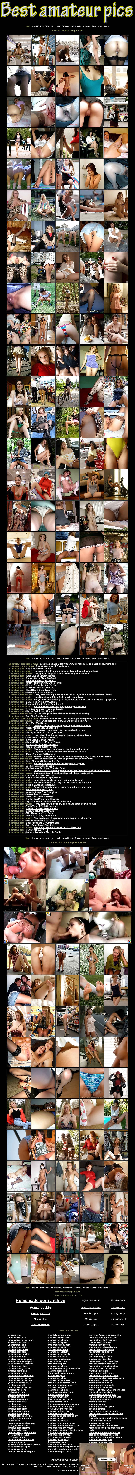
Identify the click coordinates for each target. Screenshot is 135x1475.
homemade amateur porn (20, 1361)
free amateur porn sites (19, 1387)
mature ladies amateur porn (21, 1423)
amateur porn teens (58, 1340)
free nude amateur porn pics (103, 1338)
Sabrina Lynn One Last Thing (40, 775)
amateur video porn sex (100, 1442)
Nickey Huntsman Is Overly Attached (44, 733)
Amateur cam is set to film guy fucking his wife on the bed (62, 725)
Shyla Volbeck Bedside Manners (42, 806)
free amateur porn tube (19, 1435)
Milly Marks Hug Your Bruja (39, 813)
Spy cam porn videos (26, 1464)
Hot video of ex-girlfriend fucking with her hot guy (58, 697)
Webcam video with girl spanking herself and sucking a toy (63, 759)
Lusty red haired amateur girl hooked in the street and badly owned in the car (72, 771)
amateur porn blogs (58, 1390)
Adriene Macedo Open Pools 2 (41, 680)
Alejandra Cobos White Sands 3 (42, 808)
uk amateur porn (56, 1375)
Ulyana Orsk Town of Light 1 (40, 711)
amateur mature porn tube (21, 1440)
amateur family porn (58, 1397)
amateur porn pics (57, 1347)
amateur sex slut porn (99, 1423)
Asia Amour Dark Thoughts (39, 669)
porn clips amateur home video (63, 1449)
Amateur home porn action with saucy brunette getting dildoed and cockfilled (72, 756)
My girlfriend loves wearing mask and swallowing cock (61, 749)
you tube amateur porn (19, 1383)
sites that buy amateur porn (102, 1394)
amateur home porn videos (61, 1423)
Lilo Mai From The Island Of (39, 688)
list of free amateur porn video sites (106, 1378)
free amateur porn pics (19, 1447)
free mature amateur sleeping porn (65, 1430)
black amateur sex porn (60, 1399)
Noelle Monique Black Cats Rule (42, 728)
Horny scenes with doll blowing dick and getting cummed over (65, 804)
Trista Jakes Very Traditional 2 (41, 816)
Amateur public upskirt (64, 1464)
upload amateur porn (58, 1394)
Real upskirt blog (45, 1464)
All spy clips (40, 1319)
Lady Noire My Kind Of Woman (41, 702)
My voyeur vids (118, 1300)
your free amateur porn (19, 1418)
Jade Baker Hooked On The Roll (42, 737)
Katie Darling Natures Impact (40, 676)
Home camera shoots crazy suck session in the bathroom (62, 782)
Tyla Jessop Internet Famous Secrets (44, 709)
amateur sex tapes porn (100, 1440)
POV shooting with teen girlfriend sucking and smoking (61, 714)
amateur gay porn (17, 1397)
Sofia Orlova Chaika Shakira (40, 740)
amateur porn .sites (98, 1371)
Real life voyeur (91, 1313)
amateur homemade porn (20, 1359)
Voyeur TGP (38, 1466)
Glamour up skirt (118, 1319)
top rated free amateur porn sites (105, 1397)
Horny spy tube (118, 1307)
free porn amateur (17, 1442)
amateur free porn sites (100, 1383)
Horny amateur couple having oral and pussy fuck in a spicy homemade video (73, 695)
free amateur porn (17, 1338)
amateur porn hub (57, 1378)
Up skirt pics (91, 1319)
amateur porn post (57, 1342)
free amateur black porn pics (103, 1340)
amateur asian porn (58, 1371)
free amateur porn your (59, 1435)
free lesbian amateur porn (61, 1406)
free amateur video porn (60, 1437)
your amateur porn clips (60, 1409)
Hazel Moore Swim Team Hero (41, 690)
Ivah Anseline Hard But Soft (40, 820)
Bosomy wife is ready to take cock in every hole (57, 827)
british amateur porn (58, 1402)
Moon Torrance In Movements (41, 747)
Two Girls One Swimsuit (38, 716)
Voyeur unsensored (91, 1300)
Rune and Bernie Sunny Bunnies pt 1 (44, 704)
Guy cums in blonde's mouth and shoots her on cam (60, 752)
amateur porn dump (18, 1349)
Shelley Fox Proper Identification (42, 799)
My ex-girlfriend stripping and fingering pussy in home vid (62, 818)
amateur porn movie (58, 1421)
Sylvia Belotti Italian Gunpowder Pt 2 (44, 778)
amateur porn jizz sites (100, 1359)
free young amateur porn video (63, 1447)
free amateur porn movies (20, 1364)
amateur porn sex (97, 1402)
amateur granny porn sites (102, 1385)
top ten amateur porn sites (102, 1368)
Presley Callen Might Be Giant (41, 678)
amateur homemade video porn (63, 1425)
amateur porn (14, 1335)
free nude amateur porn (60, 1444)
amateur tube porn (57, 1357)
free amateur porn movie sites (103, 1375)
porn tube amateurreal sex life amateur (108, 1418)
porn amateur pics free (100, 1342)
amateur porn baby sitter (20, 1416)
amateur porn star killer (59, 1354)
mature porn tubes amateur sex (104, 1432)
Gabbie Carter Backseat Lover (41, 785)
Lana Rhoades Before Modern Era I (43, 761)
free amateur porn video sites (103, 1366)
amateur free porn (17, 1373)
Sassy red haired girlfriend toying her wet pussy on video (62, 787)
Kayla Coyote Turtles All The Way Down (45, 768)
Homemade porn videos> (62, 26)
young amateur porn (18, 1425)
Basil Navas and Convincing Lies (42, 823)
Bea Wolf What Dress (36, 723)
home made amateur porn (61, 1373)
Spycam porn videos (91, 1307)
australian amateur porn (60, 1359)
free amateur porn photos (101, 1349)
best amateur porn (57, 1442)
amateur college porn (58, 1411)
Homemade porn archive (40, 1300)
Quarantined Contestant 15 (39, 794)
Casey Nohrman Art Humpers (41, 754)
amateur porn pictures (19, 1428)
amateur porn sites (17, 1402)
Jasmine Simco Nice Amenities (41, 792)
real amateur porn (17, 1392)
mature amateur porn (18, 1394)
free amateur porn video (20, 1380)
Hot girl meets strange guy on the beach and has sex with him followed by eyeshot (75, 699)
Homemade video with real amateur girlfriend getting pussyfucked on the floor (79, 718)
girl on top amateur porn (60, 1432)
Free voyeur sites (52, 1466)
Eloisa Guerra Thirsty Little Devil (42, 744)
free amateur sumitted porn (21, 1451)
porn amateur (14, 1421)
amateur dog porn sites (100, 1380)
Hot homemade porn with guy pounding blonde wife (60, 706)
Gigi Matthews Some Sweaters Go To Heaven (48, 801)
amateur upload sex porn (101, 1406)
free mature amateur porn (61, 1413)
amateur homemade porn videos (24, 1444)
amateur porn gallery (58, 1440)
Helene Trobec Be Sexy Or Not (41, 685)
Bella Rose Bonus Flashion (39, 825)
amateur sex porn (97, 1404)
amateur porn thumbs (59, 1380)
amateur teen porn (17, 1357)
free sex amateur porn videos (103, 1425)
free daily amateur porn (59, 1335)
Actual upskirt (40, 1307)
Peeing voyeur (118, 1313)
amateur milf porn (57, 1387)
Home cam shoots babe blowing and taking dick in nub (61, 721)
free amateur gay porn (59, 1345)
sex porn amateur (97, 1409)
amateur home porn (18, 1371)
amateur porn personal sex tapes (105, 1437)
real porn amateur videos (60, 1385)
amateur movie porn (18, 1399)
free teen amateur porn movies (63, 1404)
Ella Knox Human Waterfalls (40, 811)
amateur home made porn (21, 1375)
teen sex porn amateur (100, 1421)
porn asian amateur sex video (103, 1435)
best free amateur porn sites (103, 1364)
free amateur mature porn (61, 1392)
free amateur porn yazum (60, 1428)
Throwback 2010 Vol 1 (37, 830)
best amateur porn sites (100, 1357)
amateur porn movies (18, 1354)
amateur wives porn (58, 1349)
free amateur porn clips (19, 1378)
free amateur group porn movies (64, 1368)
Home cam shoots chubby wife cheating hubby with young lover (66, 671)
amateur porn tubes (18, 1409)
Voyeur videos (118, 1324)
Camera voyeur (91, 1324)
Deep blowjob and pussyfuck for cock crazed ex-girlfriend (62, 735)
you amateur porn (17, 1449)
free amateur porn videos (20, 1340)
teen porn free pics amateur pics (105, 1335)
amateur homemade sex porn (103, 1411)
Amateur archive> (82, 26)
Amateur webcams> (100, 26)
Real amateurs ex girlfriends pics (52, 666)
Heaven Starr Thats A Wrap (39, 692)
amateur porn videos (18, 1342)
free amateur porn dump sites (103, 1361)
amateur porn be (56, 1418)
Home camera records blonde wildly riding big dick (59, 763)
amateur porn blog (57, 1366)
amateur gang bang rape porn (63, 1416)
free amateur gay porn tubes (22, 1432)
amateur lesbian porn (58, 1338)
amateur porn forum (58, 1352)
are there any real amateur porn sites (107, 1390)
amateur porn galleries (19, 1368)
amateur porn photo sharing (103, 1347)
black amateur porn (58, 1361)
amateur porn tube (17, 1352)
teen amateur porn (17, 1437)
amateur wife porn (17, 1390)
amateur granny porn (18, 1413)
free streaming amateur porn (62, 1383)
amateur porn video (17, 1347)
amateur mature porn (18, 1411)
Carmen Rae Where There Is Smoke (44, 832)
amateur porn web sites (100, 1387)
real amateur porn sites (100, 1392)
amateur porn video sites (101, 1373)
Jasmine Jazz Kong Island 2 (40, 766)
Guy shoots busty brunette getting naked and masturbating (63, 773)
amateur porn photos (99, 1345)
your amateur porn (17, 1345)
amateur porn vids (17, 1385)
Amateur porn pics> (40, 26)
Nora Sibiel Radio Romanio (39, 797)
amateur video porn (17, 1430)
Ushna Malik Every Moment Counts (43, 742)
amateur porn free (17, 1406)
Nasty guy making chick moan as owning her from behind (62, 673)
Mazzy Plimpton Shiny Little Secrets (44, 683)
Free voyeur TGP (40, 1313)
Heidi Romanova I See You (39, 789)
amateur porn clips (17, 1366)
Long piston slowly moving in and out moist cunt (58, 780)
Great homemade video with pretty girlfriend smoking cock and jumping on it (78, 664)
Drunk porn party (40, 1324)
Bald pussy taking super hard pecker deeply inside (59, 730)
